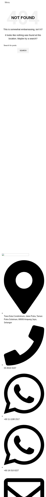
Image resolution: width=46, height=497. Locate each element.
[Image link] (15, 257)
